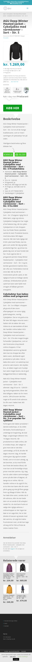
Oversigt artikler (13, 621)
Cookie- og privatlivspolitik (11, 651)
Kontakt (6, 626)
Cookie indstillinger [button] (23, 656)
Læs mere (13, 656)
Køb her (12, 108)
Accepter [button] (16, 659)
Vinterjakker (10, 14)
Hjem (4, 14)
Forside (6, 621)
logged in (13, 549)
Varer (5, 623)
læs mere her (14, 81)
